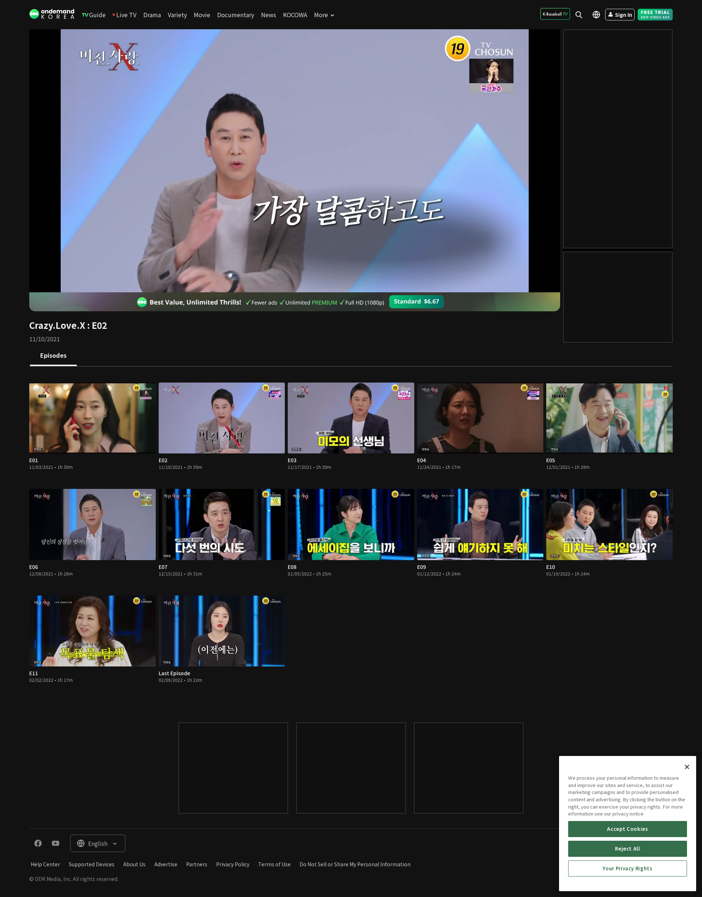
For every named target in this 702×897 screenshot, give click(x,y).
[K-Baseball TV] (555, 14)
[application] (294, 160)
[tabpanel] (351, 537)
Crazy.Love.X (57, 325)
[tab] (53, 356)
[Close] (687, 767)
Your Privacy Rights (627, 868)
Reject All (627, 848)
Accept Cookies (627, 828)
